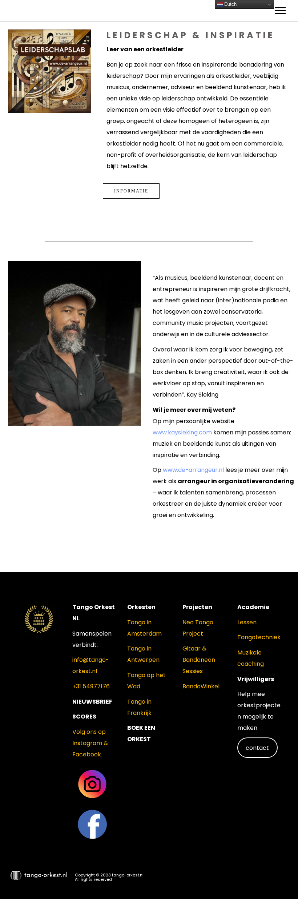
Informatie (131, 191)
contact (257, 748)
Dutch (230, 4)
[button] (280, 879)
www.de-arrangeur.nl (193, 470)
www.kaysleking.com (182, 432)
